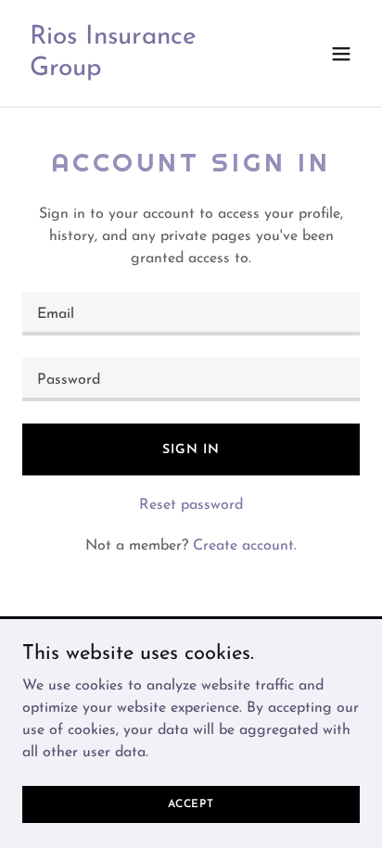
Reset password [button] (191, 505)
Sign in (190, 450)
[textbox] (191, 313)
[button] (341, 53)
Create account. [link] (245, 545)
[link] (140, 71)
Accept (191, 803)
